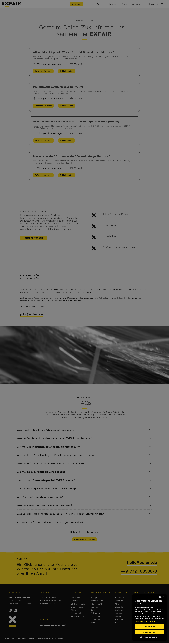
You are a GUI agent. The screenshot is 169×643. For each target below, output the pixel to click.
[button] (149, 622)
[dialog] (149, 617)
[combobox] (160, 597)
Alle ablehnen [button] (149, 632)
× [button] (163, 597)
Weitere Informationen (156, 618)
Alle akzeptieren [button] (149, 626)
